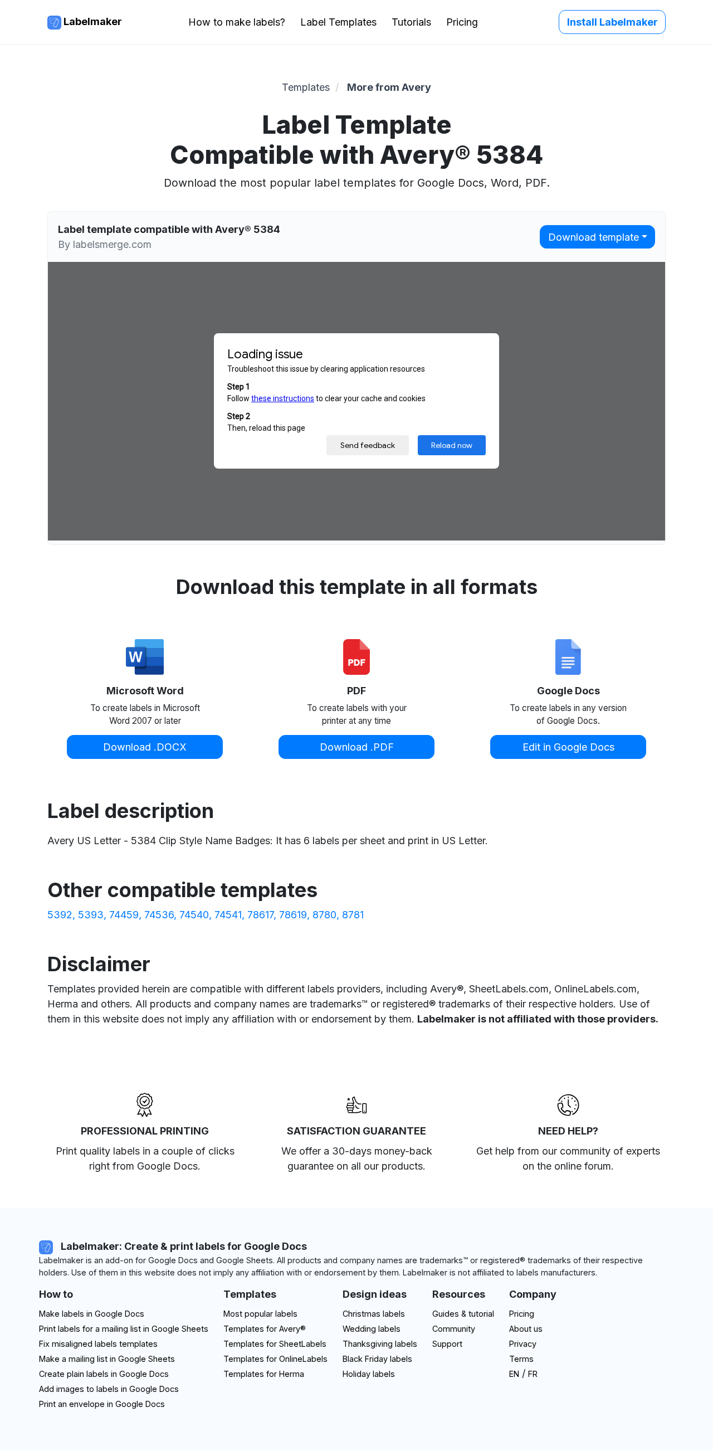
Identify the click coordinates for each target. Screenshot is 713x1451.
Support (447, 1343)
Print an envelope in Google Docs (102, 1404)
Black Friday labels (377, 1359)
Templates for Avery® (264, 1328)
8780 (324, 915)
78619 (293, 915)
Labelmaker (91, 21)
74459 (124, 915)
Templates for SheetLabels (274, 1343)
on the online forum (566, 1166)
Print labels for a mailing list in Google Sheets (123, 1328)
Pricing (462, 22)
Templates (306, 87)
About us (526, 1328)
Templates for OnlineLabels (275, 1359)
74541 (228, 915)
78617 (260, 915)
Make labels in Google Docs (91, 1313)
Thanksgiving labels (380, 1343)
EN (514, 1374)
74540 (194, 915)
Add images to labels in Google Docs (109, 1389)
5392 (59, 915)
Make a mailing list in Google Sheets (107, 1359)
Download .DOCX (145, 747)
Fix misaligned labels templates (98, 1343)
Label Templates (338, 22)
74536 (159, 915)
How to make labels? (236, 22)
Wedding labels (372, 1328)
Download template (593, 237)
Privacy (522, 1343)
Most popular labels (260, 1313)
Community (453, 1328)
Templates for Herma (263, 1374)
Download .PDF (357, 747)
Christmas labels (374, 1313)
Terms (521, 1359)
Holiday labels (369, 1374)
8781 (353, 915)
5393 (91, 915)
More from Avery (389, 87)
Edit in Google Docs (568, 747)
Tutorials (411, 22)
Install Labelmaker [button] (612, 22)
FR (533, 1374)
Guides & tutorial (463, 1313)
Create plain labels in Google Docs (104, 1374)
